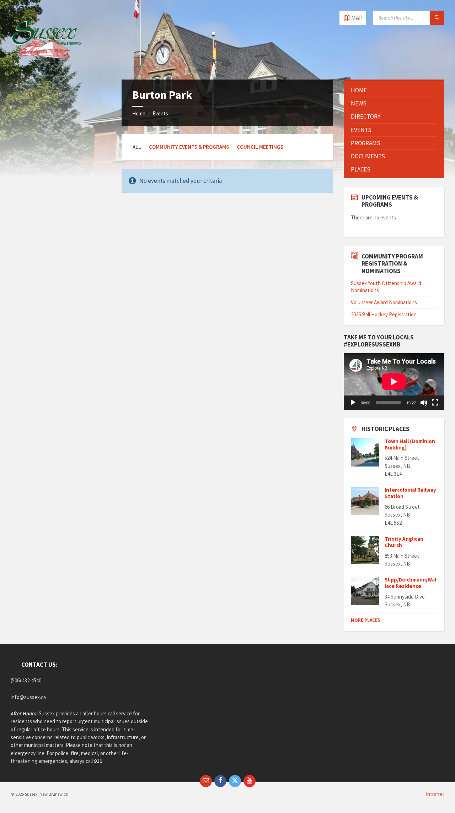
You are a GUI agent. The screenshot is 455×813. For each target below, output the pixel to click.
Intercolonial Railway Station (410, 493)
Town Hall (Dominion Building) (410, 444)
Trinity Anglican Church (404, 542)
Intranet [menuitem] (435, 794)
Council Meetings (260, 146)
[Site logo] (46, 65)
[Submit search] (437, 18)
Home (138, 113)
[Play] (353, 402)
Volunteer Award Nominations (384, 302)
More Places (365, 620)
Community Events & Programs (189, 146)
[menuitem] (394, 90)
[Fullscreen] (435, 402)
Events (160, 113)
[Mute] (423, 402)
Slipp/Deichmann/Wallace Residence (410, 582)
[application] (394, 381)
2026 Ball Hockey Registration (384, 314)
